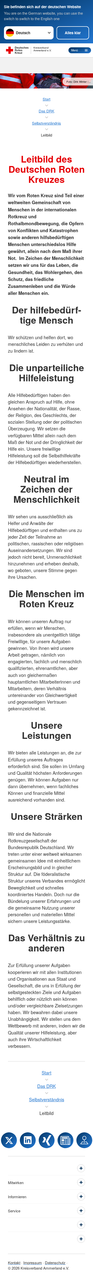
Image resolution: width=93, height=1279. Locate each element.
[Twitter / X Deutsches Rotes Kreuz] (9, 1140)
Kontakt (14, 1262)
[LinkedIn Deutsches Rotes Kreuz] (28, 1140)
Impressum (32, 1262)
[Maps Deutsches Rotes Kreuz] (84, 1140)
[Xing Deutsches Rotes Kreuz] (47, 1140)
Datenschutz (55, 1262)
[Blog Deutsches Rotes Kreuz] (65, 1140)
